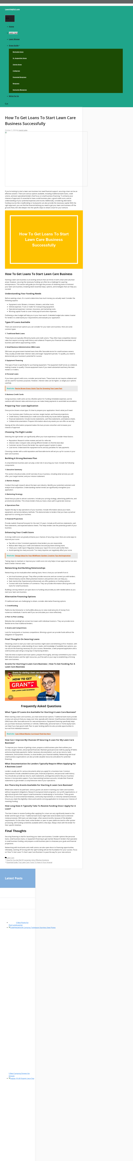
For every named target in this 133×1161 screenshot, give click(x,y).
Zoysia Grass (17, 64)
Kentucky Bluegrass (20, 90)
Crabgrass (16, 71)
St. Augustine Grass (20, 58)
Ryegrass (16, 83)
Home (11, 26)
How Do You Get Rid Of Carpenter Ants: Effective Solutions (28, 860)
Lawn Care (13, 33)
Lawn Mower (14, 39)
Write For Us (14, 96)
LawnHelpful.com (12, 9)
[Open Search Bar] (6, 104)
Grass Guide (13, 45)
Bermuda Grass (18, 52)
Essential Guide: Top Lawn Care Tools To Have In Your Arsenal (29, 862)
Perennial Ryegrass (19, 77)
